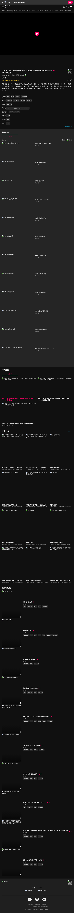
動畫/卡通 (30, 606)
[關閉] (2, 2)
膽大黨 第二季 (27, 630)
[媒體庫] (71, 7)
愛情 (31, 663)
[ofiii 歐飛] (8, 6)
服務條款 (44, 904)
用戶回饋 (33, 906)
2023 (3, 75)
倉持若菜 (29, 100)
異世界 (18, 96)
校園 (35, 807)
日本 (13, 75)
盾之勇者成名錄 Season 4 (30, 688)
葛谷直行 (9, 104)
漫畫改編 (45, 606)
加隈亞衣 (16, 100)
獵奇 (39, 606)
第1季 (10, 136)
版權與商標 (30, 904)
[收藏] (68, 80)
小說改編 (24, 96)
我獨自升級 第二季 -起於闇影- (31, 745)
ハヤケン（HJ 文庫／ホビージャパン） (18, 108)
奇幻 (8, 96)
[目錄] (3, 7)
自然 (31, 778)
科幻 (35, 606)
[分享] (71, 80)
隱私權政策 (37, 904)
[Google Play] (43, 891)
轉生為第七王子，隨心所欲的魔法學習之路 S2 (36, 716)
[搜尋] (67, 7)
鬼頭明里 (9, 100)
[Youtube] (44, 899)
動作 (25, 606)
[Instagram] (37, 899)
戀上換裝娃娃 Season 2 (30, 659)
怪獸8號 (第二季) (27, 602)
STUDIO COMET (14, 112)
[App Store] (30, 891)
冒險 (12, 96)
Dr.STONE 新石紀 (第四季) (30, 774)
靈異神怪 (55, 635)
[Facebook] (30, 899)
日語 (17, 75)
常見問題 (28, 906)
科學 (35, 778)
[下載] (64, 7)
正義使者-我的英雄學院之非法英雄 (32, 860)
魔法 (39, 721)
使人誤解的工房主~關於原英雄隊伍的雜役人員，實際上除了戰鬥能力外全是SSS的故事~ (45, 831)
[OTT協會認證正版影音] (70, 71)
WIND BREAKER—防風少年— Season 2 (34, 802)
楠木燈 (23, 100)
